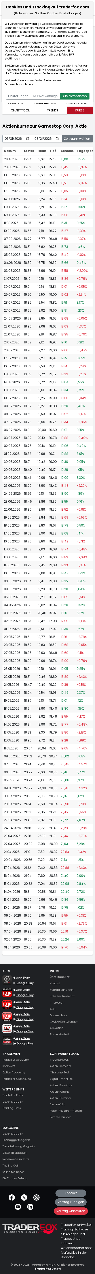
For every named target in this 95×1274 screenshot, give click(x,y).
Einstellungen (18, 96)
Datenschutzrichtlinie (19, 84)
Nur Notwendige (45, 96)
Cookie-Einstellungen (24, 73)
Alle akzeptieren (75, 96)
